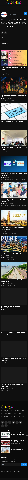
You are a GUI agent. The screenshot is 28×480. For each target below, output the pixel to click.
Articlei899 (12, 443)
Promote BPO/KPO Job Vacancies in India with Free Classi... (14, 174)
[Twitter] (6, 422)
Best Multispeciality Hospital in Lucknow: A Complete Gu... (18, 433)
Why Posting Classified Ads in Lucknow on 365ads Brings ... (12, 228)
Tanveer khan (13, 450)
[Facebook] (2, 422)
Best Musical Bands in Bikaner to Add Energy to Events (13, 95)
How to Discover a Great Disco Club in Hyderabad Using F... (11, 306)
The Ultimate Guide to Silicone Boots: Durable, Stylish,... (18, 448)
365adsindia (3, 70)
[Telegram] (17, 422)
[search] (26, 2)
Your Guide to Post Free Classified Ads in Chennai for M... (12, 280)
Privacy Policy (14, 474)
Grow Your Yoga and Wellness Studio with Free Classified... (14, 200)
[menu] (1, 2)
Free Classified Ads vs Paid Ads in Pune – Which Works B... (12, 254)
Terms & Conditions (5, 474)
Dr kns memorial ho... (15, 435)
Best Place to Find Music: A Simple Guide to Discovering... (18, 441)
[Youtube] (13, 422)
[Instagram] (9, 422)
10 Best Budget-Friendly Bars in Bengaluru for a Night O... (13, 359)
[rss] (6, 425)
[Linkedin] (2, 425)
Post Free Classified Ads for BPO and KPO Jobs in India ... (14, 148)
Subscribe (24, 464)
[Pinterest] (20, 422)
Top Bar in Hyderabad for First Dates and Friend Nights (12, 385)
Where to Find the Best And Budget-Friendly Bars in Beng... (13, 333)
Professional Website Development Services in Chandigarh (14, 68)
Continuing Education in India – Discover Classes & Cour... (12, 122)
